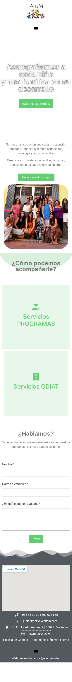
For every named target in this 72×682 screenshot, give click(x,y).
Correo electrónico (15, 484)
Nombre (8, 464)
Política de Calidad (15, 639)
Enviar (36, 539)
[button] (36, 30)
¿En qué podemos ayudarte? (21, 503)
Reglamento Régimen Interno (49, 639)
